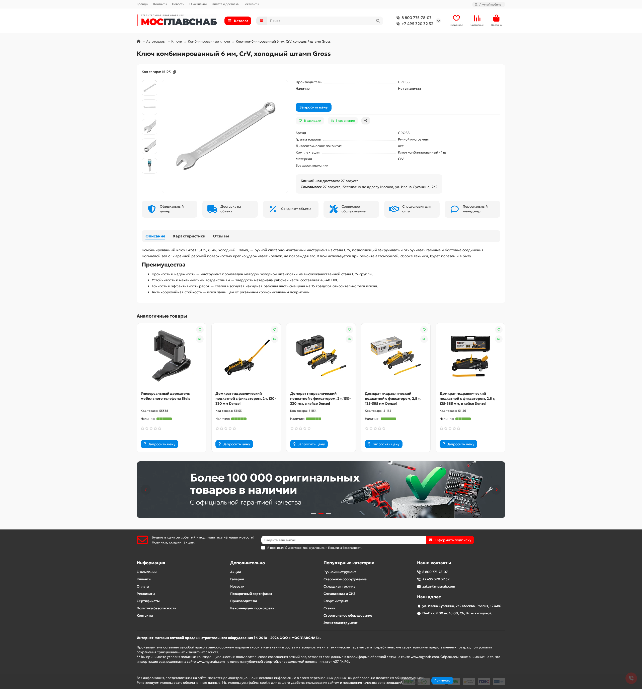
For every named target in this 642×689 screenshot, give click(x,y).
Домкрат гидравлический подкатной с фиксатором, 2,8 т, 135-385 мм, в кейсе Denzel (467, 398)
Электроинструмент (341, 623)
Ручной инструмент (340, 572)
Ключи (176, 41)
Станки (329, 608)
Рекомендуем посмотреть (252, 608)
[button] (146, 490)
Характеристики (189, 236)
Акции (235, 572)
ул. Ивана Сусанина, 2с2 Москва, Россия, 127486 (461, 606)
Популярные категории (349, 563)
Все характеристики (312, 165)
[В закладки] (200, 329)
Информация (151, 563)
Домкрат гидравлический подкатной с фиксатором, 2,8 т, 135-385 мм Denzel (393, 398)
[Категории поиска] (261, 21)
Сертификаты (148, 601)
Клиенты (144, 579)
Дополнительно (247, 563)
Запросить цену (313, 107)
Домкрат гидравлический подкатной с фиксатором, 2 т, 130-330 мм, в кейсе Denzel (320, 398)
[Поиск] (378, 21)
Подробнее (413, 682)
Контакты (160, 4)
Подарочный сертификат (251, 594)
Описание (155, 236)
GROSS (404, 82)
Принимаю (442, 680)
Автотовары (156, 41)
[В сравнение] (200, 339)
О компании (198, 4)
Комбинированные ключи (209, 41)
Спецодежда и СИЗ (339, 594)
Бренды (142, 4)
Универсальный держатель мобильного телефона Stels (165, 396)
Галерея (237, 579)
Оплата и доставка (225, 4)
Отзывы (221, 236)
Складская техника (339, 586)
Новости (178, 4)
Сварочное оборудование (345, 579)
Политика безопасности (156, 608)
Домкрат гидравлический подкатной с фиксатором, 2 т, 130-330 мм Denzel (245, 398)
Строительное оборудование (348, 615)
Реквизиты (251, 4)
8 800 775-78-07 (417, 17)
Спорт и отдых (336, 601)
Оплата (143, 586)
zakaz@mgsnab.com (438, 586)
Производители (243, 601)
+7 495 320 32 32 (417, 23)
